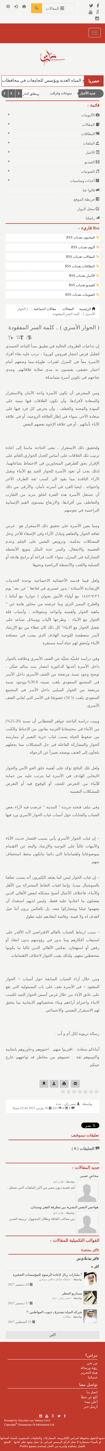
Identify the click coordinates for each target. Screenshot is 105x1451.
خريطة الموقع (85, 199)
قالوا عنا (89, 190)
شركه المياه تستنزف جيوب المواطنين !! (54, 1312)
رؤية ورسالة (89, 1368)
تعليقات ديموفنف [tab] (85, 1135)
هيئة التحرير (89, 1373)
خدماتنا (92, 1377)
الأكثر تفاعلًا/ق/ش (87, 1258)
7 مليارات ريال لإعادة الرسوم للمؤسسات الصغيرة (47, 1275)
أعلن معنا (91, 1402)
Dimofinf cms (26, 1420)
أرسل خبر (90, 1407)
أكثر (96, 1266)
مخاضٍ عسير (89, 1176)
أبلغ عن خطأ (89, 1397)
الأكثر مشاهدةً (90, 1250)
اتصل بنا (92, 1392)
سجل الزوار (86, 209)
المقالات (68, 309)
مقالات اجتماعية (45, 309)
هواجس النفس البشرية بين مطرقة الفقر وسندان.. (63, 1207)
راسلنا (91, 218)
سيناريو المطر (72, 1293)
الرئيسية (85, 309)
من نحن (92, 1363)
